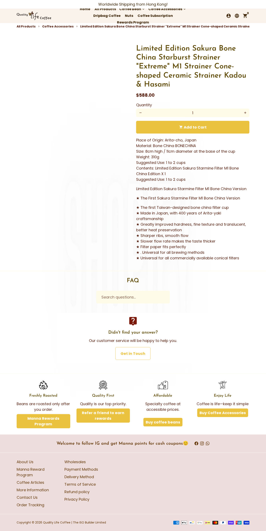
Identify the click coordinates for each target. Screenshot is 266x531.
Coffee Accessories (167, 9)
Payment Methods (81, 469)
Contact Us (27, 497)
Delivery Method (79, 476)
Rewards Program (133, 22)
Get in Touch (133, 353)
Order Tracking (30, 504)
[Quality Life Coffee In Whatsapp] (207, 443)
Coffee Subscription (155, 15)
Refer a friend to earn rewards (103, 415)
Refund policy (77, 491)
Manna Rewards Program (43, 421)
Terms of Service (80, 484)
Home (85, 9)
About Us (25, 461)
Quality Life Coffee (56, 522)
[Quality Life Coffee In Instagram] (202, 443)
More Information (33, 490)
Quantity (144, 105)
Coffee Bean (132, 9)
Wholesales (75, 461)
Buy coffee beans (163, 422)
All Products (105, 9)
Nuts (129, 15)
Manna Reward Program (30, 472)
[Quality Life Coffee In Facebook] (196, 443)
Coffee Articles (30, 482)
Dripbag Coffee (107, 15)
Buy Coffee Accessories (223, 412)
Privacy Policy (76, 499)
